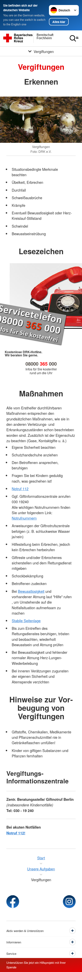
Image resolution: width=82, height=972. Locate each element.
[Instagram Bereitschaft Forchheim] (69, 901)
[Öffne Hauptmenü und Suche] (74, 38)
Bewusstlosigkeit (31, 591)
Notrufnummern (24, 518)
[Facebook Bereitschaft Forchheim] (12, 901)
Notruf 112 (20, 488)
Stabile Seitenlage (26, 620)
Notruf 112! (15, 833)
